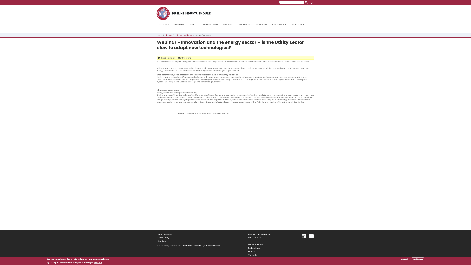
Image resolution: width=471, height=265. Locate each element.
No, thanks (418, 259)
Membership (179, 24)
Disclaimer (161, 241)
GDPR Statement (165, 234)
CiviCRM (168, 35)
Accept (404, 259)
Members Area (245, 24)
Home (159, 35)
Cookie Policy (163, 237)
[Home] (164, 14)
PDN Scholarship (210, 24)
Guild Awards (278, 24)
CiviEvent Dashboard (183, 35)
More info (98, 262)
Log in (311, 2)
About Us (162, 24)
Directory (228, 24)
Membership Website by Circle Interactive (201, 245)
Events (193, 24)
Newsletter (261, 24)
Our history (297, 24)
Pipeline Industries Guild (191, 13)
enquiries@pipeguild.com (259, 234)
